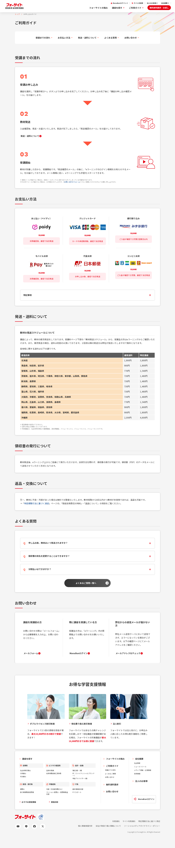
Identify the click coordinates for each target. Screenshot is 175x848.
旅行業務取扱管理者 (27, 792)
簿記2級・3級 (77, 770)
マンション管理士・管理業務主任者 (57, 793)
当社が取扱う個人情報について (108, 826)
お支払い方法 (64, 37)
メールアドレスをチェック (128, 653)
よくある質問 (110, 37)
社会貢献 (137, 763)
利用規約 (116, 821)
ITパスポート (76, 792)
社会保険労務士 (25, 770)
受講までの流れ (43, 37)
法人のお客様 (151, 3)
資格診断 (54, 802)
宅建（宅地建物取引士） (54, 789)
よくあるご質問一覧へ (86, 583)
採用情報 (137, 774)
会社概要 (164, 3)
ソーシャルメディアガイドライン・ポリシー (142, 826)
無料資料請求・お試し (159, 7)
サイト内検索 (138, 3)
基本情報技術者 (77, 789)
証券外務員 (50, 770)
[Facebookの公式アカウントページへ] (34, 826)
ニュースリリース (140, 766)
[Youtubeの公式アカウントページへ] (18, 826)
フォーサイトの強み (98, 7)
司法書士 (23, 776)
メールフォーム (31, 653)
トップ (17, 14)
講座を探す (117, 8)
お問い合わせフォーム (72, 182)
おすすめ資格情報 (29, 802)
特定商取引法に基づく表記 (36, 503)
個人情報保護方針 (85, 826)
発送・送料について (87, 37)
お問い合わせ (130, 37)
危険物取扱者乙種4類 (53, 773)
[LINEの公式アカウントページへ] (26, 826)
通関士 (22, 789)
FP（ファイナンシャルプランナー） (83, 774)
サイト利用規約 (129, 821)
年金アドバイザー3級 (79, 778)
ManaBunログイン (119, 3)
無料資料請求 (112, 784)
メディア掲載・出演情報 (142, 770)
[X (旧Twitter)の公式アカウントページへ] (43, 826)
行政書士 (23, 773)
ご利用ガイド (135, 8)
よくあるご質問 (110, 774)
